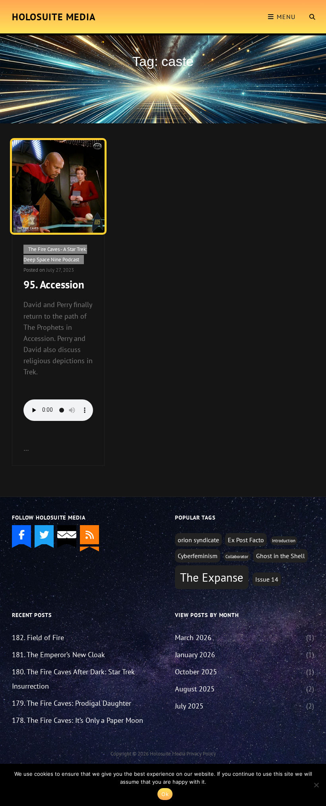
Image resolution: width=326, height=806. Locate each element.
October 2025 (196, 671)
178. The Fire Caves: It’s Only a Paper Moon (77, 720)
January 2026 (195, 654)
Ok (165, 794)
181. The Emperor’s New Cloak (58, 654)
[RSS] (89, 534)
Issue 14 (266, 579)
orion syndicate (198, 539)
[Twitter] (44, 534)
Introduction (283, 540)
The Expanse (211, 577)
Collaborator (236, 556)
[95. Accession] (58, 186)
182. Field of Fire (38, 637)
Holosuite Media (54, 17)
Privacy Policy (201, 753)
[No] (316, 785)
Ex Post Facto (246, 539)
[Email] (66, 534)
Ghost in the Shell (280, 555)
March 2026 (193, 637)
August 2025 (195, 688)
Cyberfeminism (197, 555)
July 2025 (189, 706)
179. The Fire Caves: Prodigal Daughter (71, 703)
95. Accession (53, 284)
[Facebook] (21, 534)
